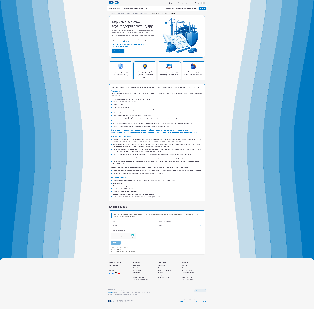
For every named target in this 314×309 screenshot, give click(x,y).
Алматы (181, 3)
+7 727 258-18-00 (113, 265)
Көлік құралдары (162, 265)
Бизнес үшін (161, 275)
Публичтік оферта (186, 282)
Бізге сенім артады (137, 267)
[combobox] (180, 225)
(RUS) (127, 42)
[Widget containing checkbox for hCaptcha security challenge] (123, 236)
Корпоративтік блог (187, 277)
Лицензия (110, 292)
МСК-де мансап (137, 270)
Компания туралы (137, 265)
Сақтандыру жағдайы (187, 270)
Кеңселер (190, 3)
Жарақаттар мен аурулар (164, 267)
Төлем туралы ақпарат (187, 279)
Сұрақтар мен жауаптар (188, 272)
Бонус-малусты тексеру (188, 267)
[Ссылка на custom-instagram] (116, 273)
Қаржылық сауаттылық (139, 277)
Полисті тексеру (186, 275)
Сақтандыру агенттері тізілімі (140, 279)
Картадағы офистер (113, 267)
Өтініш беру (111, 270)
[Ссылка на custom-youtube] (119, 273)
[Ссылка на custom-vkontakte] (113, 273)
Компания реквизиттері (139, 275)
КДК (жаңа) (185, 265)
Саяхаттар (160, 272)
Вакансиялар (136, 272)
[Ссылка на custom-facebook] (109, 273)
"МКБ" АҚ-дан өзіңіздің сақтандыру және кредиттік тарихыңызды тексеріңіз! (128, 45)
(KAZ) (123, 42)
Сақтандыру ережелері (163, 277)
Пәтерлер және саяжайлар (164, 270)
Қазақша (173, 3)
